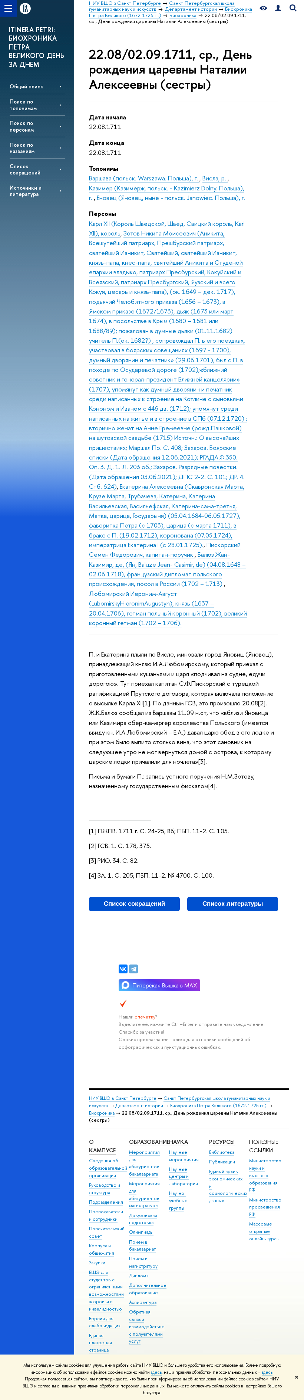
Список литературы (232, 903)
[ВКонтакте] (123, 969)
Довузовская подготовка (143, 1219)
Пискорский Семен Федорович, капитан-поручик (165, 549)
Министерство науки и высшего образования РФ (265, 1175)
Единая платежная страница (100, 1342)
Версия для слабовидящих (104, 1322)
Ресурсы (222, 1142)
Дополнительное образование (147, 1289)
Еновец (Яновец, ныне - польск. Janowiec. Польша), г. (171, 197)
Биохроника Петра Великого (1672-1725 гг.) (218, 1105)
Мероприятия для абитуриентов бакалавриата (144, 1163)
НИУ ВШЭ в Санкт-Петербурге (122, 1098)
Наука (178, 1142)
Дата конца (106, 142)
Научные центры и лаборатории (183, 1176)
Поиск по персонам (22, 126)
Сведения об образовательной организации (108, 1168)
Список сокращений (25, 169)
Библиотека (221, 1152)
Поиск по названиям (22, 148)
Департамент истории (139, 1105)
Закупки (97, 1263)
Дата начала (107, 117)
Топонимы (103, 168)
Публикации (222, 1162)
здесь (156, 1372)
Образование (149, 1142)
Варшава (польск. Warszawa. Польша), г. (144, 178)
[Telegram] (133, 969)
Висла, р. (215, 178)
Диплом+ (139, 1275)
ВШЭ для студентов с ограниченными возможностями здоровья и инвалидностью (106, 1290)
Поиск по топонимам (23, 104)
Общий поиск (26, 86)
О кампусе (102, 1146)
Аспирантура (142, 1302)
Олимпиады (141, 1232)
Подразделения (106, 1202)
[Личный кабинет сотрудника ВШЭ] (278, 8)
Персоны (102, 213)
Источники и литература (26, 190)
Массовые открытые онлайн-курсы (264, 1231)
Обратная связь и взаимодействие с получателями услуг (147, 1326)
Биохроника (102, 1113)
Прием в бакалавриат (142, 1245)
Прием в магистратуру (143, 1262)
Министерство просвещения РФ (265, 1207)
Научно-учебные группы (178, 1200)
